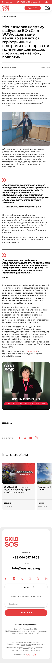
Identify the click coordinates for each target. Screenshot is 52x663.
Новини (7, 503)
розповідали (31, 351)
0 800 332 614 (23, 2)
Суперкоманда (9, 67)
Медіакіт (24, 587)
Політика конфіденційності (26, 625)
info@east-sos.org (26, 568)
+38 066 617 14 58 (26, 557)
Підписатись (26, 612)
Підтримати (33, 8)
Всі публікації (10, 16)
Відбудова (7, 423)
